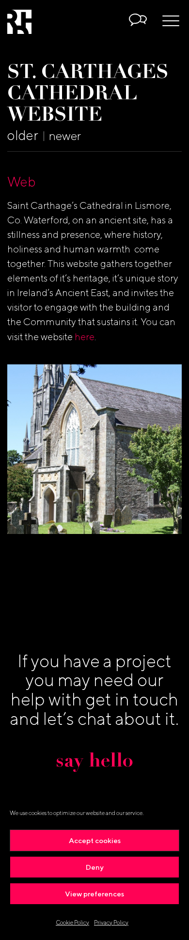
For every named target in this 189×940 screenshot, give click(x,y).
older (22, 135)
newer (65, 135)
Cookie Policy (72, 922)
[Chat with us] (138, 21)
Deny (95, 867)
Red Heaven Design (19, 22)
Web (21, 181)
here (84, 336)
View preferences (94, 894)
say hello (94, 762)
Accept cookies (95, 840)
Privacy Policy (111, 922)
